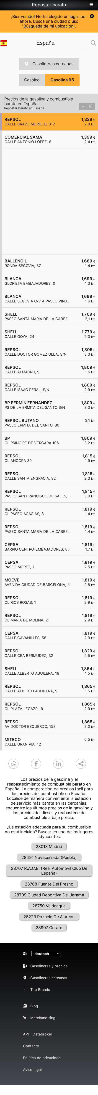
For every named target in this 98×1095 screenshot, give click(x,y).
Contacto (31, 1046)
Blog (34, 1006)
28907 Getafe (49, 927)
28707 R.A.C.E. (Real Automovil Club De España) (49, 871)
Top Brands (40, 989)
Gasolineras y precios (48, 966)
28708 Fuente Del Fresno (49, 884)
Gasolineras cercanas (52, 63)
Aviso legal (32, 1069)
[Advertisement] (49, 201)
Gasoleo (32, 79)
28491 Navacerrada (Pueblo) (49, 857)
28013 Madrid (49, 846)
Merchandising (42, 1017)
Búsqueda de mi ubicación (48, 26)
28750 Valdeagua (49, 905)
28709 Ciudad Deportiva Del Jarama (49, 895)
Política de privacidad (42, 1057)
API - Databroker (37, 1034)
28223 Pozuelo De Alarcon (49, 916)
